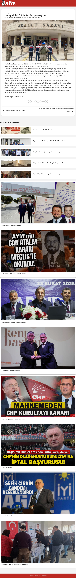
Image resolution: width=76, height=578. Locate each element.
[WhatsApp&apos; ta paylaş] (29, 101)
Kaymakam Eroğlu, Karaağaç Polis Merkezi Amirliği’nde (49, 141)
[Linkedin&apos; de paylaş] (46, 101)
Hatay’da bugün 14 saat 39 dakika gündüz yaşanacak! (48, 163)
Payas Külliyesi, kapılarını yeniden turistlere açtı (47, 174)
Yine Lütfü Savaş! (7, 467)
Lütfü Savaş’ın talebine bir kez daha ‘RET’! (14, 419)
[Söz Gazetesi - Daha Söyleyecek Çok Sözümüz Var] (10, 3)
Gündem (11, 12)
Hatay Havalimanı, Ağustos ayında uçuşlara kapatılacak (49, 152)
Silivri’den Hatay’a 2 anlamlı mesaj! (12, 225)
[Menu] (73, 3)
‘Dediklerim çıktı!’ (7, 516)
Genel (6, 12)
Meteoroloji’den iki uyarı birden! (15, 110)
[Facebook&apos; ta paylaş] (32, 101)
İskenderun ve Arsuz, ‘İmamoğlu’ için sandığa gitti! (16, 564)
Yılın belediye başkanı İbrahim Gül (11, 370)
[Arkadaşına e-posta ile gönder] (39, 101)
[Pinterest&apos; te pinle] (43, 101)
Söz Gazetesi (36, 17)
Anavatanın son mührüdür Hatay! (42, 130)
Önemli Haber (18, 12)
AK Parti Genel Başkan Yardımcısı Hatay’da (14, 322)
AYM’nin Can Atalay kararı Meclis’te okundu (14, 273)
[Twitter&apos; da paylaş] (36, 101)
